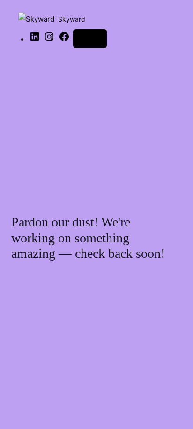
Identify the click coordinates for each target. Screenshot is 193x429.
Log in (90, 38)
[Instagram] (49, 39)
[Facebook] (64, 39)
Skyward (71, 19)
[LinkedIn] (34, 39)
